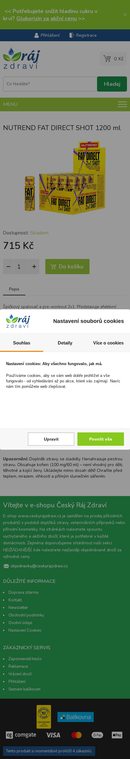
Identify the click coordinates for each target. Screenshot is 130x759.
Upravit (51, 439)
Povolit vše (100, 439)
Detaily (65, 342)
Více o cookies (108, 342)
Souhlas (21, 342)
